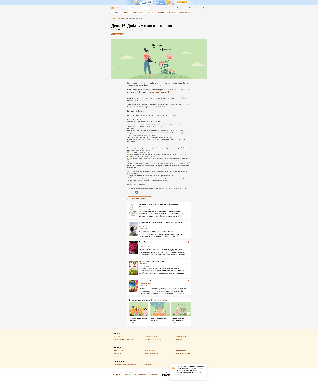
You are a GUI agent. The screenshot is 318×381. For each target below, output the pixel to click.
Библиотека (179, 8)
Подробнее (179, 374)
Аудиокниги (126, 12)
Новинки (151, 12)
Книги (116, 12)
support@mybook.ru (140, 374)
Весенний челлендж (117, 34)
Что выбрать (165, 8)
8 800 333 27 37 (129, 374)
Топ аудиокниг (172, 12)
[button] (188, 313)
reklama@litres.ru (153, 374)
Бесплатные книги (139, 12)
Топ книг (161, 12)
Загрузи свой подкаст (186, 12)
